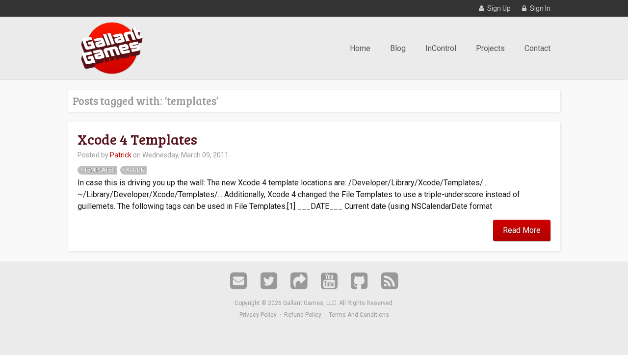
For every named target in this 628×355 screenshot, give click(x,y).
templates (99, 170)
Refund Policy (302, 314)
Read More (522, 230)
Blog (398, 48)
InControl (440, 48)
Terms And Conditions (359, 314)
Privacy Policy (258, 314)
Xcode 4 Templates (137, 139)
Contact (537, 48)
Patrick (120, 155)
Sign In (539, 8)
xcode (135, 170)
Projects (490, 48)
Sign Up (498, 8)
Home (360, 48)
